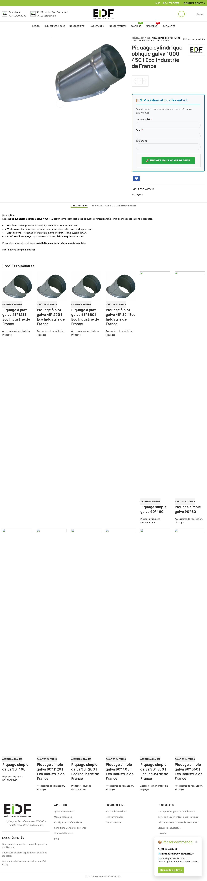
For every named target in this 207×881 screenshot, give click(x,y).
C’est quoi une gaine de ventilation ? (176, 811)
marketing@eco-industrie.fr (177, 853)
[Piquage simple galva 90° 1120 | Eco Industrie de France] (52, 642)
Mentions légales (63, 817)
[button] (12, 304)
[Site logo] (103, 13)
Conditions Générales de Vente (70, 828)
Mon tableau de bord (116, 811)
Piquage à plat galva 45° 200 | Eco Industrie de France (51, 317)
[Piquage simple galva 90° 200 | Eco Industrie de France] (86, 642)
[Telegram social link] (162, 194)
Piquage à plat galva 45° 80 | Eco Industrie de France (120, 317)
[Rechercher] (174, 14)
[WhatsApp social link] (159, 194)
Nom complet (144, 119)
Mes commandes (114, 817)
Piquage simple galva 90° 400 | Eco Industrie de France (120, 771)
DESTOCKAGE (147, 522)
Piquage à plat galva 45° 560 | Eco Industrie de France (85, 317)
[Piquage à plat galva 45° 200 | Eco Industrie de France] (52, 286)
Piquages (7, 334)
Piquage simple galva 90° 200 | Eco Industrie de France (85, 771)
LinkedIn (162, 833)
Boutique (145, 38)
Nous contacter (114, 822)
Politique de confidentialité (68, 822)
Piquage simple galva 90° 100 (15, 767)
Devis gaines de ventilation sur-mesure (178, 817)
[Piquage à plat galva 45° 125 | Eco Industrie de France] (17, 286)
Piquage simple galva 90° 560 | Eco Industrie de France (189, 771)
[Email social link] (152, 194)
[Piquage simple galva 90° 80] (190, 384)
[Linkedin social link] (155, 194)
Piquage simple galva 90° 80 (188, 509)
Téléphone (141, 141)
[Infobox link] (14, 14)
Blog (56, 838)
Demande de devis (171, 869)
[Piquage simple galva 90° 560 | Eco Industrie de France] (190, 642)
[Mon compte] (181, 14)
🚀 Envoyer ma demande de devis (168, 160)
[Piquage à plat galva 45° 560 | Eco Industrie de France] (86, 286)
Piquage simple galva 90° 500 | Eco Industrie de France (154, 771)
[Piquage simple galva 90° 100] (17, 642)
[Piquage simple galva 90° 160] (155, 384)
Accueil (135, 38)
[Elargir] (60, 103)
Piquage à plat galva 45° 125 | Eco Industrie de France (16, 317)
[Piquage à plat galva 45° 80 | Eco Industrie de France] (121, 286)
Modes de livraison (63, 833)
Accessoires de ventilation (16, 331)
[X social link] (148, 194)
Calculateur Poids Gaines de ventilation (178, 822)
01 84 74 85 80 (169, 848)
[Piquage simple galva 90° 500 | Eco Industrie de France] (155, 642)
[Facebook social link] (145, 194)
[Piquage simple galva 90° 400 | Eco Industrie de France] (121, 642)
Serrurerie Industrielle (169, 828)
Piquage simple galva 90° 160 (153, 509)
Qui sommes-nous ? (64, 811)
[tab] (79, 206)
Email (139, 130)
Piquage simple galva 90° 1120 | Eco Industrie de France (51, 771)
